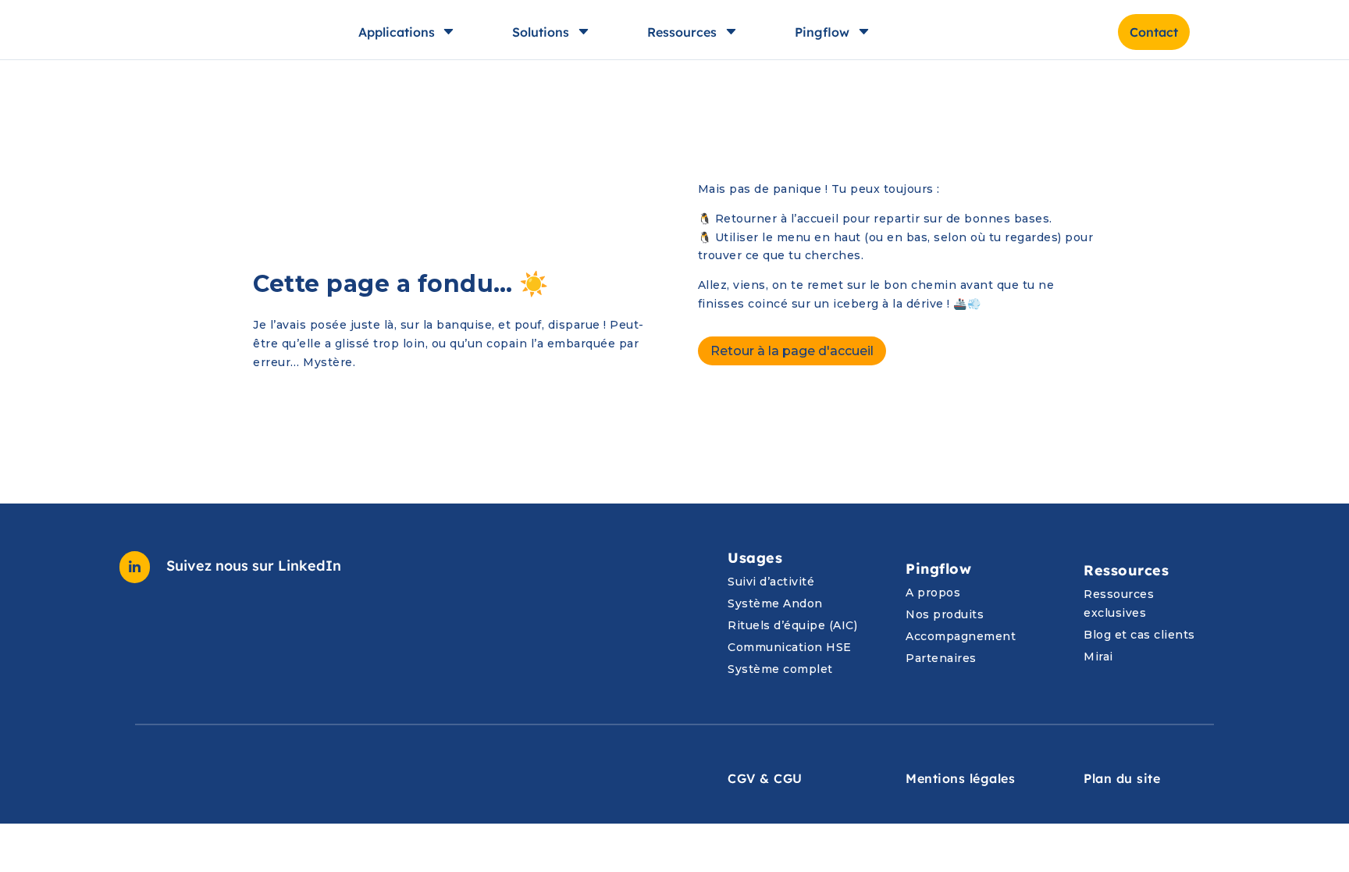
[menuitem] (1244, 32)
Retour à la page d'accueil (792, 350)
